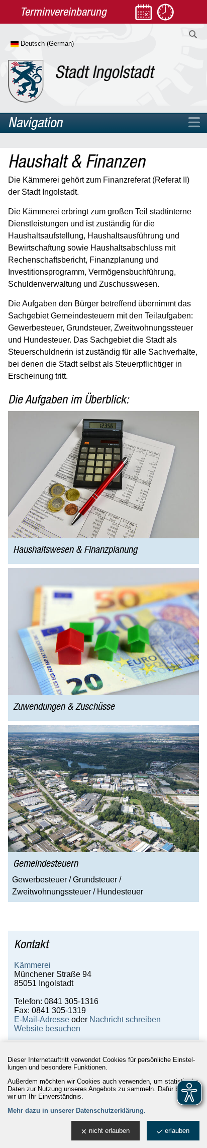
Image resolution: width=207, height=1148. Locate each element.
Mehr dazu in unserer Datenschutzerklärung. (77, 1110)
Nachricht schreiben (125, 1019)
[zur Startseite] (81, 81)
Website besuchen (47, 1028)
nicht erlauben (109, 1130)
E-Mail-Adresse (41, 1019)
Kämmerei (32, 965)
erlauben (177, 1130)
